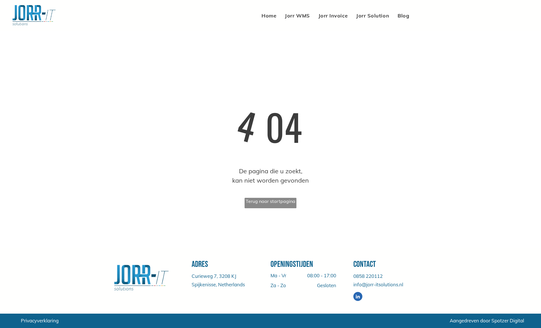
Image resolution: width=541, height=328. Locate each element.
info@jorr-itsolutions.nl (378, 284)
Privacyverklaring (40, 320)
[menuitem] (269, 15)
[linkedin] (357, 297)
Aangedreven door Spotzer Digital (487, 320)
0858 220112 (368, 276)
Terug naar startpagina (270, 201)
